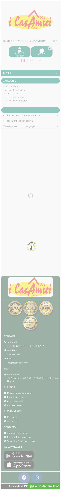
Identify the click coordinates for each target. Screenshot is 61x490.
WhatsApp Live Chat (46, 486)
